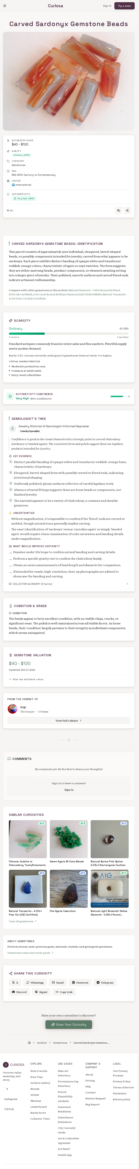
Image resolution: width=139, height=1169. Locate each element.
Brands (34, 1088)
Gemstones (18, 165)
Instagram (11, 1099)
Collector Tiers (40, 1118)
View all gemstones (21, 921)
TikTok (9, 1109)
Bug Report (92, 1104)
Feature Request (95, 1098)
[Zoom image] (9, 38)
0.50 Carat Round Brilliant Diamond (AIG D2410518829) (67, 294)
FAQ (87, 1086)
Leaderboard (38, 1106)
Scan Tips (36, 1077)
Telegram (107, 982)
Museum (35, 1100)
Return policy (121, 1099)
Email (60, 982)
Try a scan (124, 5)
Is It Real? (64, 1149)
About (89, 1074)
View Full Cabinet (67, 720)
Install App (65, 1155)
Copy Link (66, 992)
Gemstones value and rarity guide (28, 952)
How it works (38, 1071)
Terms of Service (123, 1087)
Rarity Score (38, 1112)
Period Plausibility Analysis (65, 1096)
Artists (34, 1094)
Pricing (90, 1080)
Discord (21, 992)
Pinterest (82, 982)
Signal (43, 992)
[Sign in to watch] (118, 210)
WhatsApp (37, 982)
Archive (42, 1042)
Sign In (107, 5)
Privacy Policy (122, 1081)
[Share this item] (127, 210)
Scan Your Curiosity (71, 1024)
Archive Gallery (40, 1083)
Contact (90, 1092)
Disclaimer (120, 1093)
